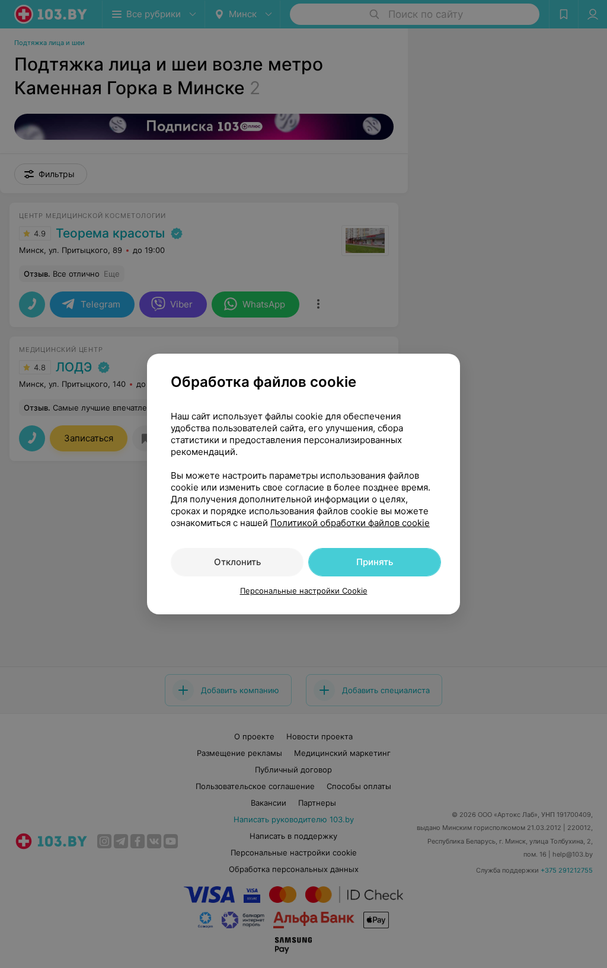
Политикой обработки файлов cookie (350, 522)
